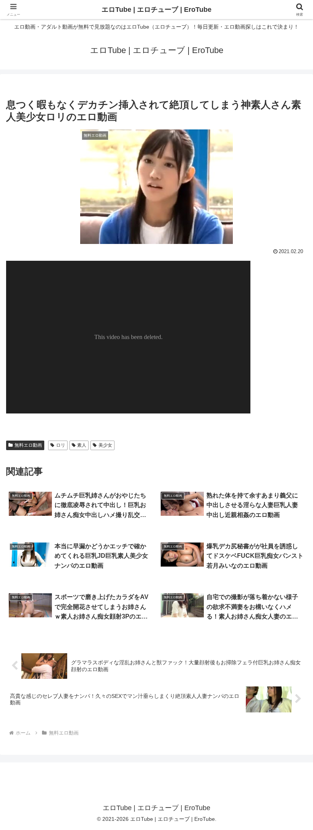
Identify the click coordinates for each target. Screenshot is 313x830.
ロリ (60, 445)
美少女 (105, 445)
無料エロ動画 (28, 445)
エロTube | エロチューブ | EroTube (156, 9)
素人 (81, 445)
